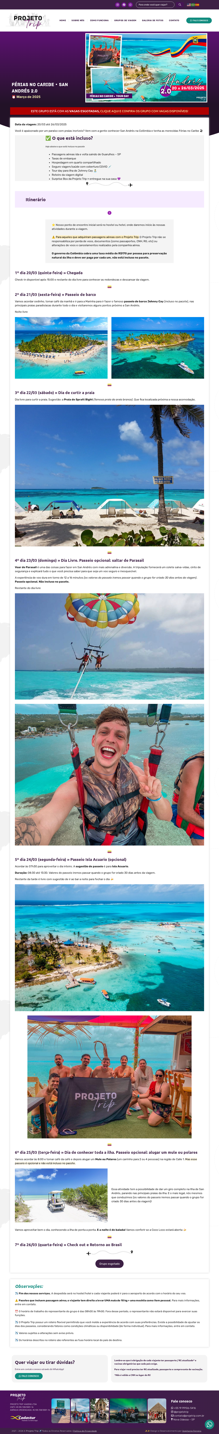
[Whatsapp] (130, 4)
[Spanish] (197, 4)
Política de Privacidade (85, 1431)
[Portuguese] (193, 4)
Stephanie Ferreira (191, 1431)
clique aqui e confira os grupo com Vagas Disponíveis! (144, 111)
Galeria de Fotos (152, 20)
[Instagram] (117, 4)
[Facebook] (124, 4)
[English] (189, 4)
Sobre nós (78, 20)
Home (62, 20)
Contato (174, 20)
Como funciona (99, 20)
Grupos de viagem (125, 20)
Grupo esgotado (109, 1263)
